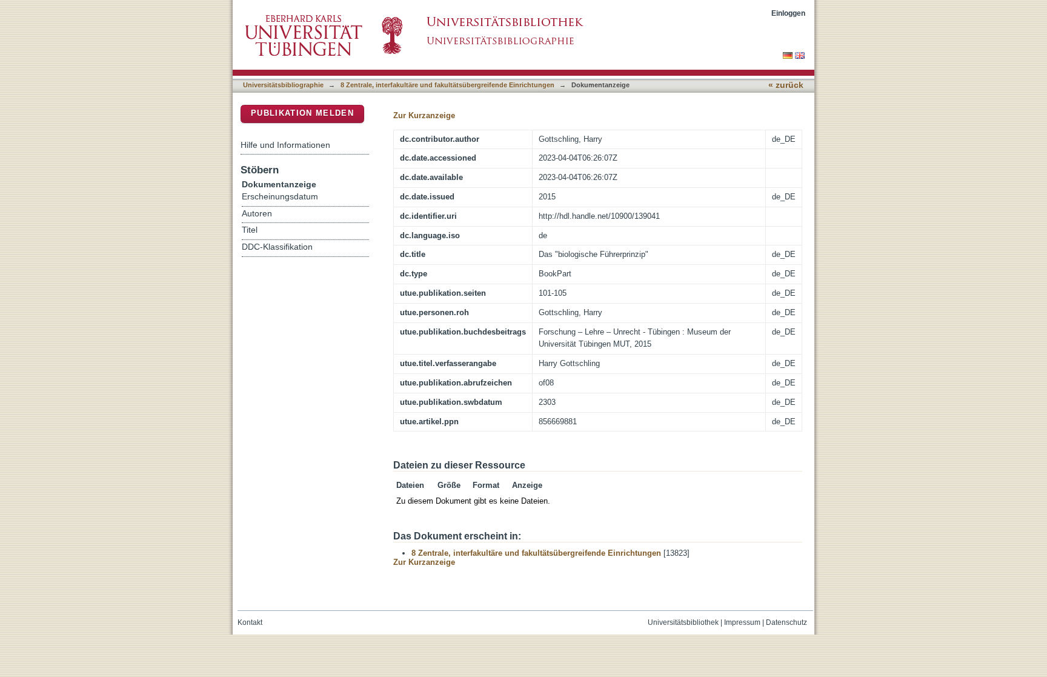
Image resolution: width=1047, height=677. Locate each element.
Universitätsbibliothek (683, 622)
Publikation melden (302, 113)
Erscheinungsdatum (280, 196)
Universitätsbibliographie (283, 84)
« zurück (785, 85)
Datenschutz (786, 622)
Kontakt (250, 622)
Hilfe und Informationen (285, 145)
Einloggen (788, 13)
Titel (250, 230)
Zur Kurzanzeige (424, 115)
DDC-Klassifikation (277, 247)
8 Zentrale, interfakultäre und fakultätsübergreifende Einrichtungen (447, 84)
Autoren (257, 213)
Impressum (742, 622)
